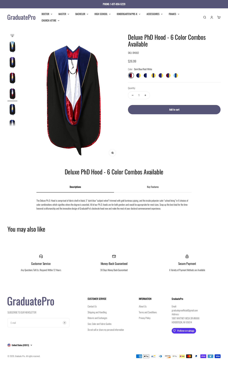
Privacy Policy (144, 318)
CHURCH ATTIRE (49, 20)
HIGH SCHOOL (100, 14)
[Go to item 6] (12, 78)
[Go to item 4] (12, 47)
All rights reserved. (33, 356)
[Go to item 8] (12, 110)
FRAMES (172, 14)
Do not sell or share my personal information (106, 330)
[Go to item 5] (12, 63)
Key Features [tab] (153, 187)
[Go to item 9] (12, 125)
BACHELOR (80, 14)
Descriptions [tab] (75, 187)
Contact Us (92, 306)
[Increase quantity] (145, 95)
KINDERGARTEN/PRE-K (127, 14)
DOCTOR (45, 14)
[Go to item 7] (12, 94)
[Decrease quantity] (132, 95)
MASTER (62, 14)
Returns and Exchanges (97, 318)
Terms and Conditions (148, 312)
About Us (143, 306)
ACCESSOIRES (153, 14)
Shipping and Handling (97, 312)
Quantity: (131, 88)
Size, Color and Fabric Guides (100, 324)
